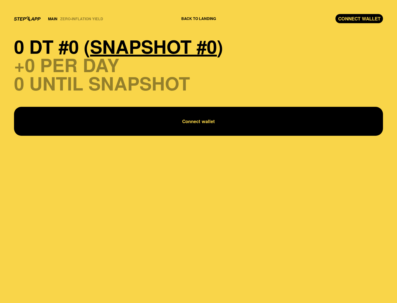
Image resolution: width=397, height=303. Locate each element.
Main (52, 18)
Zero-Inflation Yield (81, 18)
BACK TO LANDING (198, 18)
